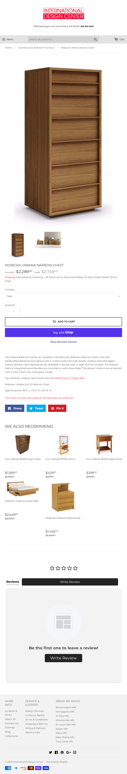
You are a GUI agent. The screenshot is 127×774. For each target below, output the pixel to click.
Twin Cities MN (64, 741)
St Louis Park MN (66, 724)
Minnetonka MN (65, 720)
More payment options (63, 341)
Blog (8, 731)
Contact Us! (12, 723)
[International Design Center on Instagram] (74, 752)
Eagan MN (62, 728)
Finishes (9, 289)
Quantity (10, 305)
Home (8, 47)
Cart (122, 39)
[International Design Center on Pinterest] (62, 752)
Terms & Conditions (36, 719)
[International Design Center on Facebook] (56, 752)
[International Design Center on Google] (68, 752)
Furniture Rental (34, 715)
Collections (11, 736)
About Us (10, 719)
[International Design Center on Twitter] (50, 752)
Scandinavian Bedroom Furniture (36, 47)
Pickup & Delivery (35, 728)
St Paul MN (62, 715)
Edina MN (61, 732)
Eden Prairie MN (65, 737)
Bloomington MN (66, 707)
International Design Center (28, 761)
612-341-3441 (87, 26)
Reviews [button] (12, 582)
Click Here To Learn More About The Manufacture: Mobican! (39, 397)
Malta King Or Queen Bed (69, 378)
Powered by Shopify (57, 761)
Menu (10, 39)
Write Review (70, 582)
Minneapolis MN (65, 711)
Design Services (34, 711)
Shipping (10, 277)
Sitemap (10, 727)
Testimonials (32, 732)
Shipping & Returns (36, 723)
